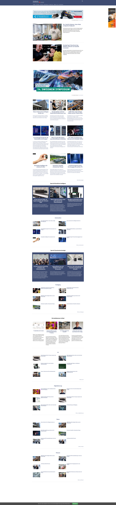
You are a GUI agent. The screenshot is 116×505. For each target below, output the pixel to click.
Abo (57, 4)
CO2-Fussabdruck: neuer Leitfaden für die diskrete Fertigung (51, 331)
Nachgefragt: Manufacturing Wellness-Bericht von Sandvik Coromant (71, 46)
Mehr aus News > (81, 446)
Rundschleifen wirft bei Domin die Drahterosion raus (72, 288)
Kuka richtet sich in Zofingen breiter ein (73, 220)
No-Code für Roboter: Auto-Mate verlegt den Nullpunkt (72, 25)
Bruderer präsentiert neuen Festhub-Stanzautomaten (47, 364)
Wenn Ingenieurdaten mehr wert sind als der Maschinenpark (74, 356)
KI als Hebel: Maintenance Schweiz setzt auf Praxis (74, 472)
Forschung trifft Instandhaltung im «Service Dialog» (48, 439)
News (58, 419)
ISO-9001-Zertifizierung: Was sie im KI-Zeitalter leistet (73, 296)
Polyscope (37, 4)
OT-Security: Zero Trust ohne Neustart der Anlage (77, 331)
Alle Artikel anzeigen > (80, 180)
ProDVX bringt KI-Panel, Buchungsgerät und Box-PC (74, 237)
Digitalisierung (58, 386)
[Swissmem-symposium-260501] (58, 81)
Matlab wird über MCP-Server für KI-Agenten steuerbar (47, 397)
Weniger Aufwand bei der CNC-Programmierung (72, 372)
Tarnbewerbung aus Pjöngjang (72, 404)
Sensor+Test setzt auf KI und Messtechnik (48, 371)
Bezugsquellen (46, 4)
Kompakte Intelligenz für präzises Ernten (48, 236)
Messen (58, 452)
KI (58, 352)
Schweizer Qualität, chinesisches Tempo (48, 303)
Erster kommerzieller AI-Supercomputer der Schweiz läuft (48, 356)
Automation (58, 218)
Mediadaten (61, 4)
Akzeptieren (75, 503)
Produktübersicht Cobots (39, 330)
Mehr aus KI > (81, 379)
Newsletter (51, 4)
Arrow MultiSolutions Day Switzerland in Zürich (48, 472)
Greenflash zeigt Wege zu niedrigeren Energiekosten (73, 364)
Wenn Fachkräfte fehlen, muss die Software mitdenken (74, 229)
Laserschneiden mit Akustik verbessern (73, 303)
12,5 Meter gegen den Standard (64, 331)
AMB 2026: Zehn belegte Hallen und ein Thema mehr (48, 296)
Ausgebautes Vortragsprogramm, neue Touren (73, 464)
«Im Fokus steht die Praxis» (71, 438)
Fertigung (58, 284)
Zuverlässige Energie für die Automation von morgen (48, 229)
